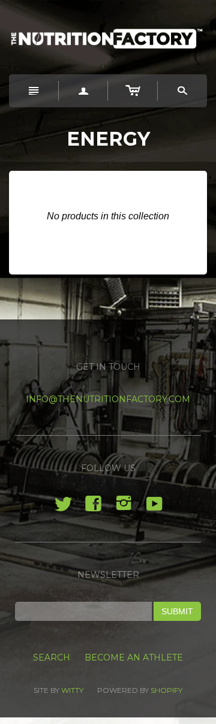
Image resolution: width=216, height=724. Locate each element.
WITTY (72, 690)
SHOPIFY (166, 690)
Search (51, 657)
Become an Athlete (134, 657)
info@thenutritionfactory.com (108, 399)
